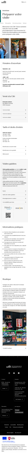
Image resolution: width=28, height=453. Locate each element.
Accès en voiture (7, 117)
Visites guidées (8, 23)
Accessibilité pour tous (8, 202)
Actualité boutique (7, 348)
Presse (17, 410)
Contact (6, 427)
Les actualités (13, 424)
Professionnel (19, 412)
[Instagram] (9, 373)
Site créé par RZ (18, 432)
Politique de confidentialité (18, 427)
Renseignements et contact (9, 198)
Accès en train (6, 110)
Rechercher (6, 424)
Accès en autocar (7, 113)
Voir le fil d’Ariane (5, 10)
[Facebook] (19, 373)
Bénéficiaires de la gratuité (9, 150)
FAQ (10, 427)
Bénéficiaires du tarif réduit (9, 146)
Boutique (24, 23)
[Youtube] (14, 373)
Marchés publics (20, 424)
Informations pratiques (16, 23)
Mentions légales (10, 432)
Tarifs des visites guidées (9, 194)
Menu (23, 2)
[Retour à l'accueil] (4, 2)
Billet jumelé (6, 154)
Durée (4, 191)
